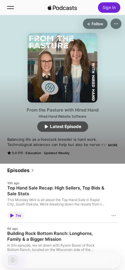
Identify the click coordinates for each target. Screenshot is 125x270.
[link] (20, 170)
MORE (113, 145)
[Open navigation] (10, 7)
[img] (62, 7)
